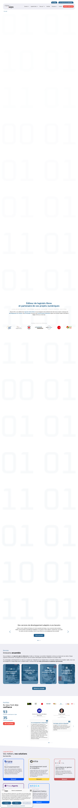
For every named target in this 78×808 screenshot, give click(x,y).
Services (26, 6)
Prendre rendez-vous (68, 6)
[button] (30, 790)
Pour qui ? (42, 6)
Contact (60, 6)
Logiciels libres (34, 6)
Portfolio (48, 6)
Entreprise (54, 6)
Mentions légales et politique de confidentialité (16, 805)
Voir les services (39, 635)
